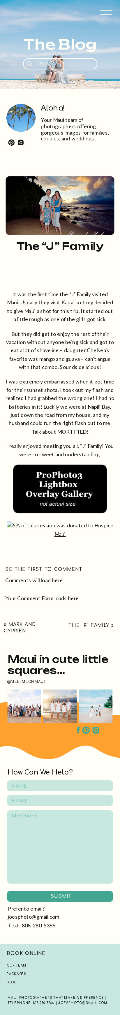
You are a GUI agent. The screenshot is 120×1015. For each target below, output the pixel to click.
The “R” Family (88, 625)
